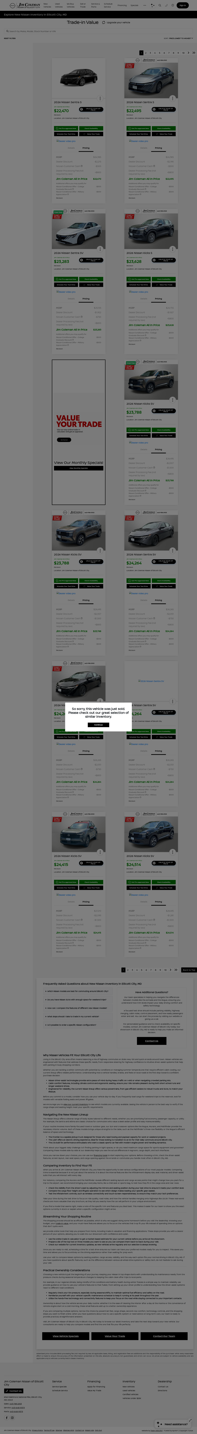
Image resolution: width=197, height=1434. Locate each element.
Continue (98, 725)
